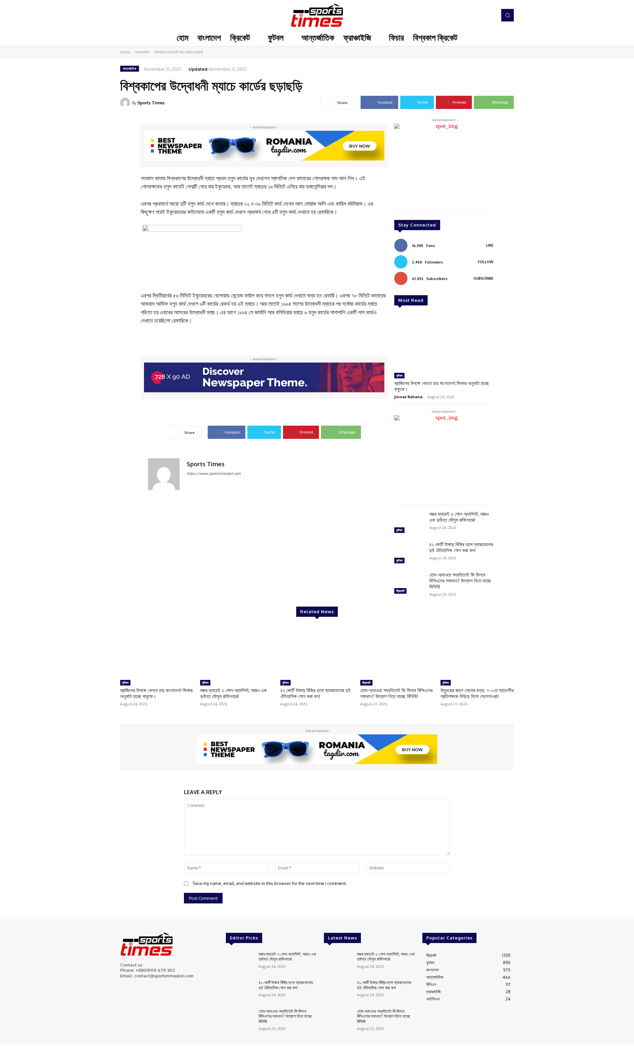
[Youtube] (490, 15)
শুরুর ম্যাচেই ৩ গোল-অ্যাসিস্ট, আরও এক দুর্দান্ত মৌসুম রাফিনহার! (459, 517)
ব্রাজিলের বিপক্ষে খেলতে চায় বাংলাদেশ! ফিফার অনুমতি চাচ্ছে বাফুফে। (441, 386)
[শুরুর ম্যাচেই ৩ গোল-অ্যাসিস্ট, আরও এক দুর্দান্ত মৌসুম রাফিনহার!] (409, 523)
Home (125, 52)
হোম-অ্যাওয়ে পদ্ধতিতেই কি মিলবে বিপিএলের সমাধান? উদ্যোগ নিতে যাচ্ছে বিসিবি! (460, 581)
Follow (485, 262)
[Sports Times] (317, 15)
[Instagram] (471, 15)
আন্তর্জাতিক (142, 52)
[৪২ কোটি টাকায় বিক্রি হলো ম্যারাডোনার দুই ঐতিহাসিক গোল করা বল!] (409, 553)
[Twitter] (480, 15)
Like (489, 245)
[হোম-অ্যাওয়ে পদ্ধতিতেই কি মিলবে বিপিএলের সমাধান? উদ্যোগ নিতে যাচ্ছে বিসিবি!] (409, 584)
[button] (507, 15)
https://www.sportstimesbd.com (214, 473)
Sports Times (150, 102)
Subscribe (483, 278)
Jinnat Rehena (408, 396)
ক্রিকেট (400, 590)
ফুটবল (399, 375)
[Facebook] (462, 15)
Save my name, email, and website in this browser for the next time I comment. (270, 883)
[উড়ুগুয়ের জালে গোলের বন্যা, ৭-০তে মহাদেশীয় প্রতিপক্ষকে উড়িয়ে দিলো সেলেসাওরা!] (477, 651)
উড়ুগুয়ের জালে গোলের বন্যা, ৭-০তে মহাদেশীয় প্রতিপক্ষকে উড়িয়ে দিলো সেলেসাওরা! (477, 693)
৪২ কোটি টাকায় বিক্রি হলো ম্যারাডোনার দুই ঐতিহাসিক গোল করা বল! (461, 547)
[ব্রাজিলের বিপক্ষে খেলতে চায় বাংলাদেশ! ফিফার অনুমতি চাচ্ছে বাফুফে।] (443, 341)
